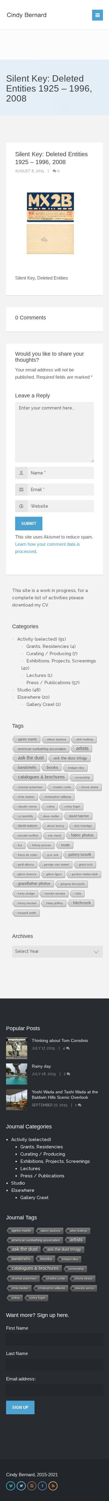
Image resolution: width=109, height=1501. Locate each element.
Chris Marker (26, 796)
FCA (20, 845)
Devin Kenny (55, 825)
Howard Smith (27, 912)
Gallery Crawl (40, 704)
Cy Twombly (25, 816)
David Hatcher (79, 816)
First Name (17, 1328)
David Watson (27, 825)
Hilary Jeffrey (54, 903)
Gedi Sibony (26, 864)
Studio (24, 690)
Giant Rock (86, 864)
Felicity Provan (41, 845)
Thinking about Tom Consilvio (60, 1040)
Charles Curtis (62, 787)
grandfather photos (34, 884)
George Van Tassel (56, 864)
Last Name (17, 1353)
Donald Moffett (28, 835)
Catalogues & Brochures (41, 777)
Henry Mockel (27, 903)
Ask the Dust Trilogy (70, 758)
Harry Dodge (26, 893)
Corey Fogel (72, 806)
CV (45, 605)
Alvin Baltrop (84, 739)
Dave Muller (51, 816)
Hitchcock (82, 903)
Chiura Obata (89, 787)
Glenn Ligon (54, 874)
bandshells (27, 767)
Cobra (50, 806)
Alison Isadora (56, 739)
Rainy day (41, 1066)
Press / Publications (48, 682)
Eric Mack (54, 835)
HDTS (78, 893)
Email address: (21, 1378)
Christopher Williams (58, 796)
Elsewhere (29, 697)
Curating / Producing (48, 653)
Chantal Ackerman (30, 787)
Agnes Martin (27, 739)
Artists (82, 748)
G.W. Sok (52, 854)
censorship (82, 777)
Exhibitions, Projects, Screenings (61, 661)
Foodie (65, 845)
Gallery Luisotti (79, 854)
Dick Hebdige (83, 825)
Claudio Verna (27, 806)
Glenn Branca (27, 874)
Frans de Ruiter (27, 854)
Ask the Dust (31, 757)
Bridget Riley (76, 767)
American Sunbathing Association (42, 749)
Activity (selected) (37, 639)
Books (52, 767)
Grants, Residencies (47, 646)
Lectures (36, 675)
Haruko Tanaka (55, 893)
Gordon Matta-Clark (85, 874)
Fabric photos (82, 835)
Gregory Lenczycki (72, 883)
